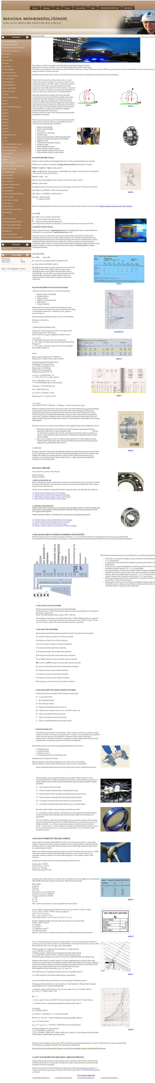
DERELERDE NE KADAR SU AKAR (11, 228)
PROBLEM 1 (5, 110)
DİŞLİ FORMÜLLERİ (7, 178)
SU (3, 215)
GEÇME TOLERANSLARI (9, 72)
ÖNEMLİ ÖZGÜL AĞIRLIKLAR (10, 51)
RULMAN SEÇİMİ (7, 66)
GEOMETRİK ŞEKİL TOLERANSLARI (12, 209)
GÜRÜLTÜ (5, 100)
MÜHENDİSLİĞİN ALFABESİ (9, 44)
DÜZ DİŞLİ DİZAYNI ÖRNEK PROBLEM (12, 194)
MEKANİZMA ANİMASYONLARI (10, 184)
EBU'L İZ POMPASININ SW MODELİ (12, 144)
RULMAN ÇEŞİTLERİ (8, 69)
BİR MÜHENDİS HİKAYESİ (9, 41)
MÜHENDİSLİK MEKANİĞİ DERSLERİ (12, 221)
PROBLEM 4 (5, 119)
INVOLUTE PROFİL (7, 175)
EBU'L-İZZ (5, 141)
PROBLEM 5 (5, 122)
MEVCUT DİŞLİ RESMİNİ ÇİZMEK (11, 225)
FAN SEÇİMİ (5, 57)
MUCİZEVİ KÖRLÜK (7, 206)
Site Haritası (16, 248)
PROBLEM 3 (5, 116)
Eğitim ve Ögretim (7, 269)
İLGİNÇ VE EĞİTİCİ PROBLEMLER (11, 106)
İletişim (93, 8)
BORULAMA (5, 63)
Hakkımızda (46, 8)
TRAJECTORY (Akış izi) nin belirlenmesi (12, 237)
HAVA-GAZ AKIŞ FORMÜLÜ (9, 234)
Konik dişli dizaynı (6, 203)
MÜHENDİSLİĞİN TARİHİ (9, 135)
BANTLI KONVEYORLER (9, 150)
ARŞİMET (4, 138)
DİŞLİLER (4, 159)
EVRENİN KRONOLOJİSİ (8, 85)
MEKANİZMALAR (7, 231)
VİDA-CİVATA (5, 156)
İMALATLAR (128, 8)
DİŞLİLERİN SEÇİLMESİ (8, 162)
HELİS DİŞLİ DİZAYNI (8, 197)
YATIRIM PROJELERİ (7, 82)
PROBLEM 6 (5, 125)
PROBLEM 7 (5, 128)
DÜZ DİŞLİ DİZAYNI (7, 190)
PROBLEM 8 (5, 131)
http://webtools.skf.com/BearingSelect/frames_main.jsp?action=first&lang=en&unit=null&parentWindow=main (69, 1048)
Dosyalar (67, 8)
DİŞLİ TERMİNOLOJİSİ (8, 172)
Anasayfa (35, 8)
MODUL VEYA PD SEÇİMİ (9, 169)
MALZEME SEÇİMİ (7, 60)
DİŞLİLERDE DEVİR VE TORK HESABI (12, 166)
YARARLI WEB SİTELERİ (9, 88)
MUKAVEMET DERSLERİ (9, 218)
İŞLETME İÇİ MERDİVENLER (10, 97)
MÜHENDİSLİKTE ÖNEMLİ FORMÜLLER (13, 47)
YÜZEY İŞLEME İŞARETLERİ (10, 75)
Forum (58, 8)
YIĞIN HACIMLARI (7, 153)
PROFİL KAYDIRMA (7, 181)
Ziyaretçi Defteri (80, 8)
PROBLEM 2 (5, 113)
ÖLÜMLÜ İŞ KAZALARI (8, 91)
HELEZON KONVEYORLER (9, 147)
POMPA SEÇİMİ (6, 54)
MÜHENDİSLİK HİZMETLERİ (109, 8)
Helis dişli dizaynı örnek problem (10, 200)
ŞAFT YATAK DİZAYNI (8, 79)
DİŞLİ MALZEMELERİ (8, 187)
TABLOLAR (5, 103)
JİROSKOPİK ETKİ (7, 212)
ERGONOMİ (5, 94)
